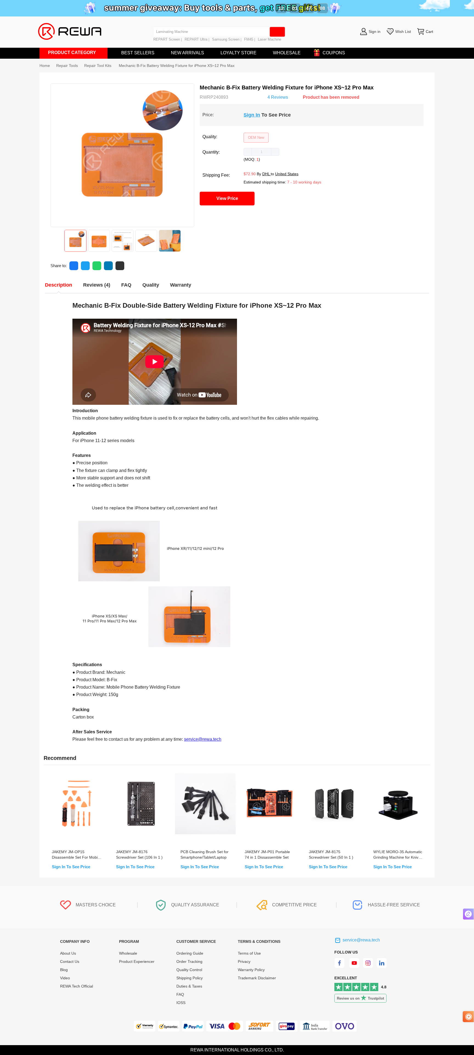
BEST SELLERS (137, 52)
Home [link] (45, 65)
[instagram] (368, 966)
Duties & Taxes (189, 986)
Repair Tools (67, 65)
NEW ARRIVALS (187, 52)
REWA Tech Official (77, 986)
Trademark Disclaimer (257, 978)
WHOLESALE (287, 52)
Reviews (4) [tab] (96, 285)
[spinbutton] (261, 152)
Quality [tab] (150, 285)
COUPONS (334, 52)
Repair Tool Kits (98, 65)
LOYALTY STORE (238, 52)
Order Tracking (189, 961)
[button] (248, 151)
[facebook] (340, 966)
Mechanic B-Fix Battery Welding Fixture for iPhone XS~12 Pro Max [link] (177, 65)
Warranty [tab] (180, 285)
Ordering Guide (189, 953)
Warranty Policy (251, 970)
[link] (67, 65)
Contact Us (69, 961)
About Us (68, 953)
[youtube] (354, 966)
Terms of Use (249, 953)
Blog (64, 970)
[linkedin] (382, 966)
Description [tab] (58, 285)
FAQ (180, 994)
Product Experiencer (136, 961)
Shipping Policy (189, 978)
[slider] (248, 96)
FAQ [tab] (126, 285)
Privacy (244, 961)
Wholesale (128, 953)
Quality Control (189, 970)
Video (65, 978)
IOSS (180, 1002)
